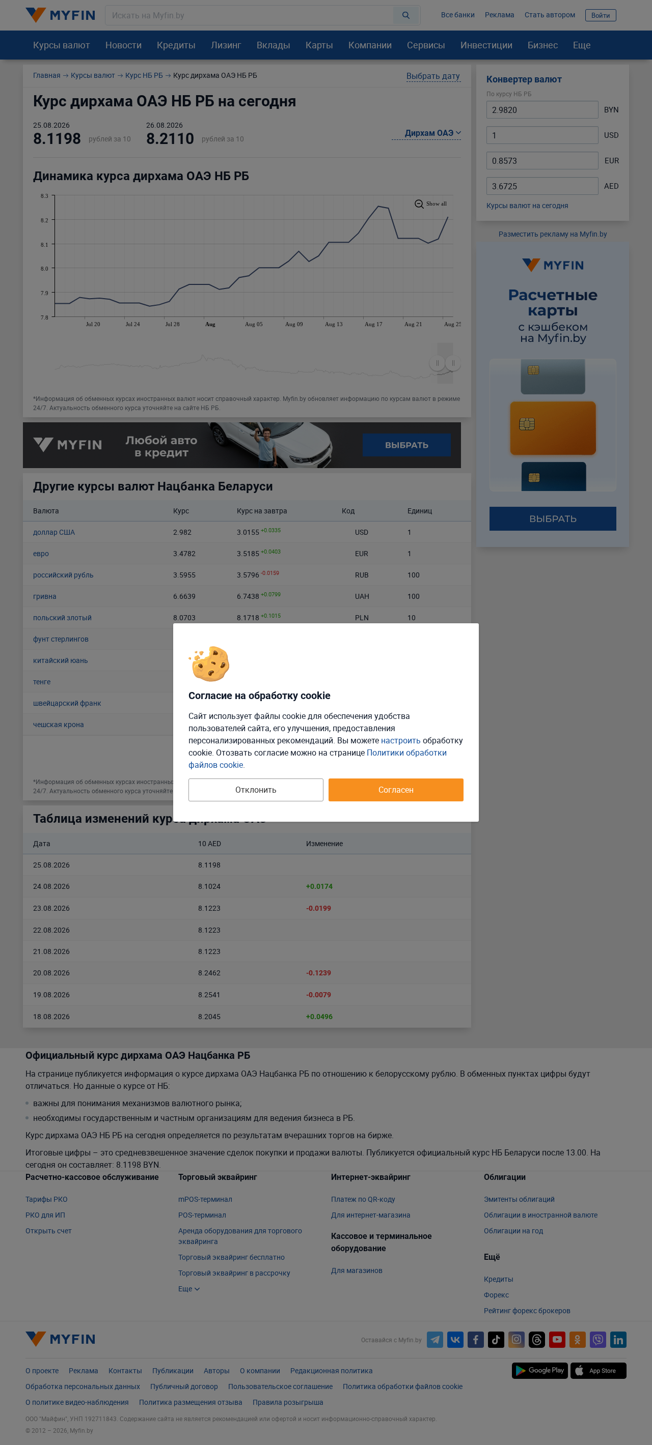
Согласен (396, 789)
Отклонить (256, 789)
